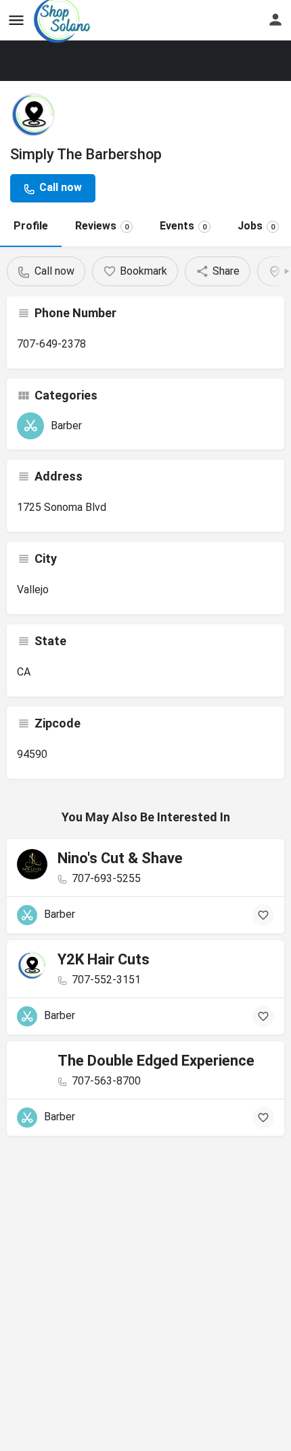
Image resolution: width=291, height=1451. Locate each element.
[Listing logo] (34, 114)
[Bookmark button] (263, 915)
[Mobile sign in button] (275, 19)
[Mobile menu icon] (16, 20)
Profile (31, 225)
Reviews (102, 225)
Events (183, 225)
